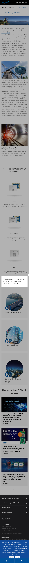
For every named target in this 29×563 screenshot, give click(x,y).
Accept (17, 557)
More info (14, 554)
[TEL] (7, 560)
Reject (11, 557)
